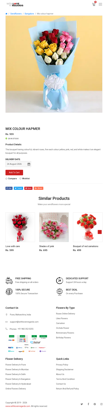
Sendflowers (16, 14)
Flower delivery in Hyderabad (18, 384)
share (40, 188)
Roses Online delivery (65, 314)
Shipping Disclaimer (65, 369)
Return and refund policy (67, 389)
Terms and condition (65, 379)
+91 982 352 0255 (25, 329)
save (29, 188)
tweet (19, 188)
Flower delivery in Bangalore (17, 379)
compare (12, 178)
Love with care (12, 246)
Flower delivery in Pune (15, 365)
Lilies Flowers (62, 318)
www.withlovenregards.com (17, 406)
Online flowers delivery (15, 389)
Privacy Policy (62, 365)
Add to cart (14, 172)
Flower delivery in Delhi (15, 374)
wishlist (26, 178)
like (9, 188)
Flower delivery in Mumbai (17, 369)
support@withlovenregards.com (24, 322)
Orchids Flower (62, 328)
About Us (60, 374)
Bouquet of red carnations (85, 246)
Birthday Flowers (63, 338)
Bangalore (29, 14)
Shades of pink (46, 246)
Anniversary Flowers (65, 333)
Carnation (60, 323)
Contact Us (61, 384)
